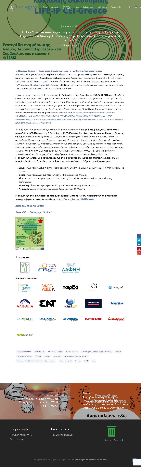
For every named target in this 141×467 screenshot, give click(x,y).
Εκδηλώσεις (88, 7)
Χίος (94, 361)
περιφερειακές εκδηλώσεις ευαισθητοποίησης (36, 361)
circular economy (24, 352)
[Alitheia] (25, 305)
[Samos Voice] (47, 289)
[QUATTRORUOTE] (93, 320)
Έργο (45, 7)
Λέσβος (38, 356)
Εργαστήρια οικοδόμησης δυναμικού (97, 352)
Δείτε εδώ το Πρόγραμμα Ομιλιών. (33, 212)
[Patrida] (70, 289)
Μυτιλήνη (57, 356)
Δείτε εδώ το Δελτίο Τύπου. (29, 206)
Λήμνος (47, 356)
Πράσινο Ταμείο (65, 361)
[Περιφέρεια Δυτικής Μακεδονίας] (47, 269)
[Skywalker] (47, 320)
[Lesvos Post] (70, 305)
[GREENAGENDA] (25, 336)
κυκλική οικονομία (24, 356)
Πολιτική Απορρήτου (21, 435)
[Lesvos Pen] (93, 305)
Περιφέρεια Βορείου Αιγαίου (76, 356)
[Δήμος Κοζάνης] (70, 269)
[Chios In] (93, 289)
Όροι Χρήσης (17, 439)
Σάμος (78, 361)
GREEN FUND (39, 352)
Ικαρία (118, 352)
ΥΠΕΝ (86, 361)
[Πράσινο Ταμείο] (24, 269)
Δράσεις (54, 7)
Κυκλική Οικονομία (67, 7)
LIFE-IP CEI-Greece (55, 352)
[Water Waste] (25, 320)
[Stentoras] (70, 320)
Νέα (77, 7)
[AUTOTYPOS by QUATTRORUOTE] (116, 320)
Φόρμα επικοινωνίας (62, 435)
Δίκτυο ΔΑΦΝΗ (72, 352)
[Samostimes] (116, 305)
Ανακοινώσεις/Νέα (70, 26)
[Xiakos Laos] (116, 289)
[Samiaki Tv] (47, 305)
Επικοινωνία (116, 7)
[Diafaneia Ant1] (25, 289)
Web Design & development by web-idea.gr (91, 460)
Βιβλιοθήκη (102, 7)
